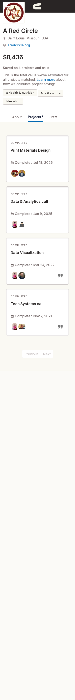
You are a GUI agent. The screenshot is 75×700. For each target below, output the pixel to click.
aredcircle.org (19, 45)
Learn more (46, 79)
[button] (6, 6)
